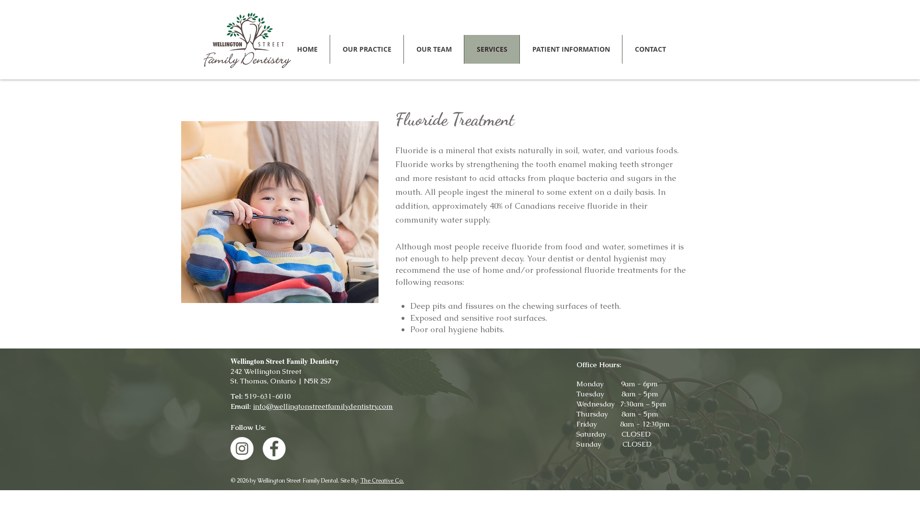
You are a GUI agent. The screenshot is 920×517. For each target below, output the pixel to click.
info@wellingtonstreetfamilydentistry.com (323, 406)
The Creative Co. (382, 480)
